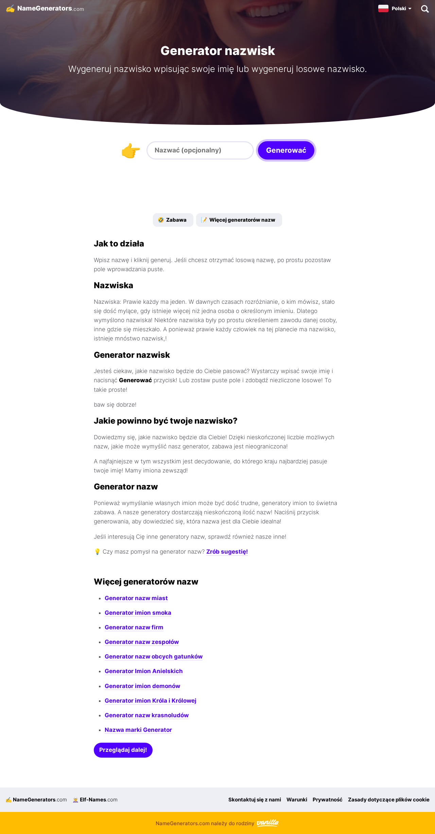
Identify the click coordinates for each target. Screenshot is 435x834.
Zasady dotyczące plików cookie (389, 799)
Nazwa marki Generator (138, 729)
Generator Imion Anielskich (144, 671)
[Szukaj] (424, 8)
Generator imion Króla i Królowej (150, 700)
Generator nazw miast (136, 598)
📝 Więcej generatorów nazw (238, 220)
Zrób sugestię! (227, 551)
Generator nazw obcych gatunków (154, 656)
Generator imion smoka (138, 612)
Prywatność (328, 799)
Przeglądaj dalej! (123, 749)
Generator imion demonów (142, 686)
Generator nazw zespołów (142, 641)
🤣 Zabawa (172, 220)
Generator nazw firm (134, 627)
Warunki (296, 799)
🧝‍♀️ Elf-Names (95, 799)
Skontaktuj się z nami (254, 799)
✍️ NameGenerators (36, 799)
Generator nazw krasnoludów (147, 715)
